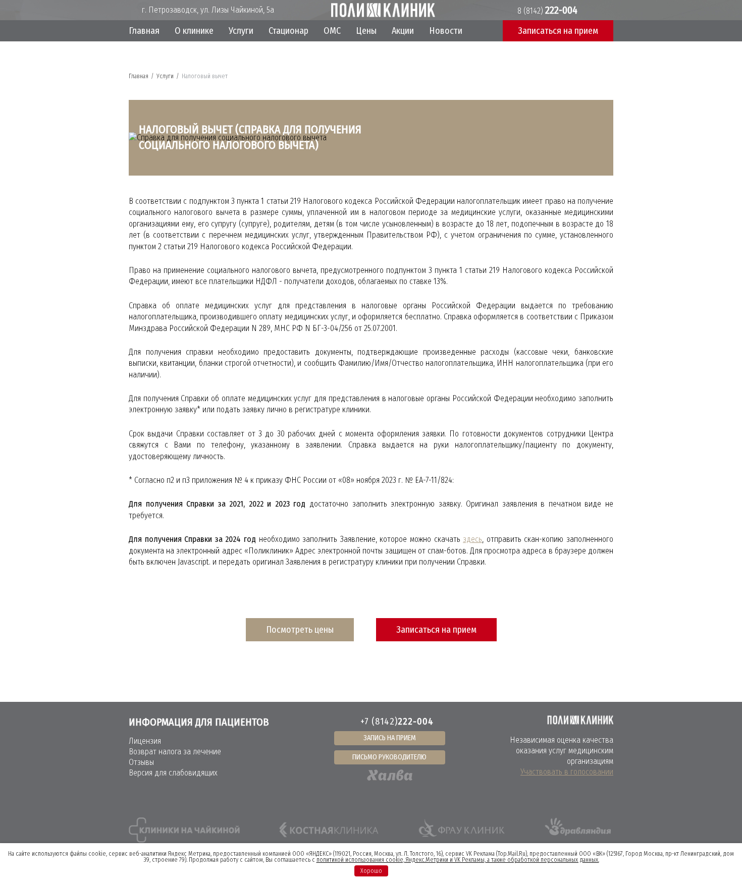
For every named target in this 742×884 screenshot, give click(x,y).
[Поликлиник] (383, 10)
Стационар (288, 30)
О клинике (194, 30)
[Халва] (389, 775)
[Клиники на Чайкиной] (184, 830)
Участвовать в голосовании (566, 772)
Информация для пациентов (199, 722)
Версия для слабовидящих (173, 773)
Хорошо (371, 870)
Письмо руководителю (389, 757)
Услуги (241, 30)
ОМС (332, 30)
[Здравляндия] (577, 830)
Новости (445, 30)
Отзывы (141, 762)
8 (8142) (546, 11)
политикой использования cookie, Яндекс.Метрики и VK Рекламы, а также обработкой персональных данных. (457, 859)
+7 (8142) (397, 721)
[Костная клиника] (329, 830)
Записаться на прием (436, 629)
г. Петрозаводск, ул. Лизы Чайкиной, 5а (207, 10)
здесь (472, 539)
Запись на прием (389, 738)
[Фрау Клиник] (461, 830)
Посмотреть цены (300, 629)
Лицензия (145, 741)
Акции (403, 30)
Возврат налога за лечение (175, 751)
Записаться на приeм (558, 30)
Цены (366, 30)
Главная (144, 30)
